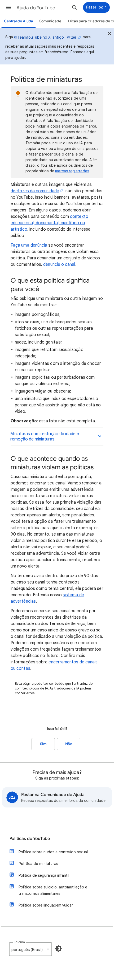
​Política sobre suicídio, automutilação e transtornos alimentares (53, 890)
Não (68, 744)
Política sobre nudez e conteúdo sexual (53, 852)
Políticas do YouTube (30, 838)
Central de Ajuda (18, 21)
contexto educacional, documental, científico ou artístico (49, 223)
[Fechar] (109, 34)
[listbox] (30, 949)
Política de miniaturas (38, 863)
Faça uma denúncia (29, 245)
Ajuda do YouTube (35, 8)
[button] (8, 7)
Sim (43, 744)
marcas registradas (72, 171)
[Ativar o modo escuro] (58, 948)
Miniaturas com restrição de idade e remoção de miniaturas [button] (44, 436)
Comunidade (50, 21)
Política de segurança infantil (44, 875)
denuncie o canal (59, 264)
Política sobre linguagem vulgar (46, 905)
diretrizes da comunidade (35, 191)
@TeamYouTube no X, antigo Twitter (45, 37)
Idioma (20, 942)
